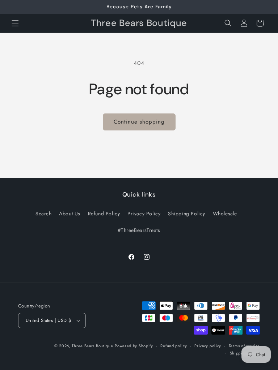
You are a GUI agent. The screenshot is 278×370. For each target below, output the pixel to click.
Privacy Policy (143, 213)
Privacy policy (207, 346)
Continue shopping (139, 122)
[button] (15, 23)
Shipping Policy (186, 213)
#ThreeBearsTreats (139, 230)
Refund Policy (104, 213)
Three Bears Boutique (92, 346)
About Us (69, 213)
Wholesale (225, 213)
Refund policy (173, 346)
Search (43, 213)
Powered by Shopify (134, 346)
